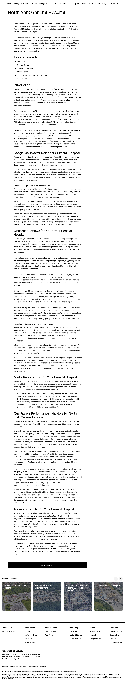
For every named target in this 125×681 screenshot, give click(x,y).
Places (92, 628)
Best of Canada (29, 628)
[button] (3, 3)
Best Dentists (27, 631)
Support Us (114, 639)
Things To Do (7, 628)
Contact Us (114, 628)
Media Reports (23, 72)
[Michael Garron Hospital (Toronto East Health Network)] (78, 596)
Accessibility (22, 79)
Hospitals (93, 635)
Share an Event (115, 635)
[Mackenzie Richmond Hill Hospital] (16, 596)
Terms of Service (43, 674)
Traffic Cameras (50, 631)
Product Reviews (75, 639)
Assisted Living (95, 631)
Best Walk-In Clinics (30, 635)
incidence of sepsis (25, 451)
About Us (5, 666)
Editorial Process (21, 666)
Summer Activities (8, 631)
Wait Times (49, 635)
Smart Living (73, 628)
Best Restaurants (29, 642)
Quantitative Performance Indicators (32, 75)
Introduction (22, 61)
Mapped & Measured (52, 628)
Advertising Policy (33, 666)
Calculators (73, 631)
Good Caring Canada (17, 3)
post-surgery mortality (29, 489)
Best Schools (27, 639)
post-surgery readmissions (57, 469)
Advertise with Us (116, 642)
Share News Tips (116, 631)
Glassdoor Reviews (25, 68)
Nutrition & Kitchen (75, 635)
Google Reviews (23, 65)
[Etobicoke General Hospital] (108, 596)
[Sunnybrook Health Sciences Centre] (47, 596)
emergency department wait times (44, 431)
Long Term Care (95, 639)
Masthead (12, 666)
